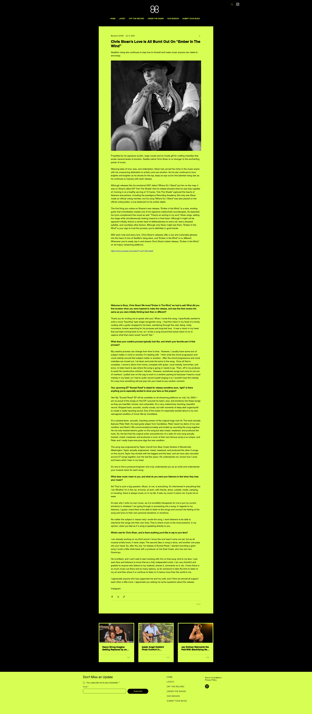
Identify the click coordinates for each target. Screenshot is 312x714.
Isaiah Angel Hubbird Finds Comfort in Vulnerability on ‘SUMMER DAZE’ (155, 648)
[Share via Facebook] (112, 597)
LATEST (170, 682)
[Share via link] (124, 597)
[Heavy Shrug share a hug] (116, 633)
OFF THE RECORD (175, 687)
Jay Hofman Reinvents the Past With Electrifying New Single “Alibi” (195, 648)
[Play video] (156, 275)
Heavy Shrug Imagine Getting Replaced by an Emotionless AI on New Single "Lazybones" (114, 648)
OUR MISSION (173, 696)
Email (85, 687)
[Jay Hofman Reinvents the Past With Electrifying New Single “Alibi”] (195, 633)
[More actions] (199, 35)
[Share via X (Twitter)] (118, 597)
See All (210, 618)
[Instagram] (238, 4)
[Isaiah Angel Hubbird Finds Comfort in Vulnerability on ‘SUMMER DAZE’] (156, 633)
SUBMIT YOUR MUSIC (175, 701)
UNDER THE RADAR (175, 691)
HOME (170, 677)
